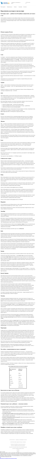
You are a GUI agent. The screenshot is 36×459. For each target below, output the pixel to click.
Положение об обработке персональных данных (18, 444)
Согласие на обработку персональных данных (18, 445)
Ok (0, 457)
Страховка (20, 6)
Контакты (25, 6)
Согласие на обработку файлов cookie (18, 448)
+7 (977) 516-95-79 (12, 439)
